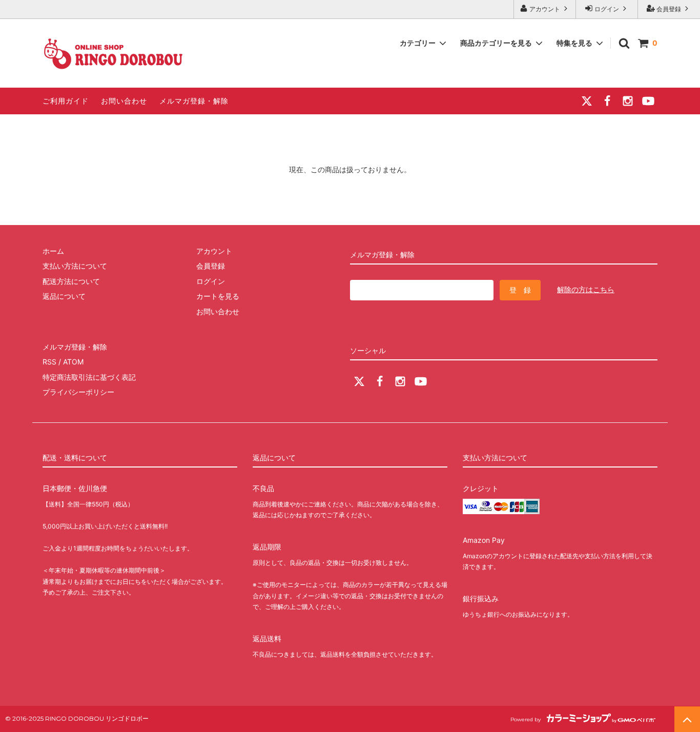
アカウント (545, 9)
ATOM (73, 361)
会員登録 (669, 9)
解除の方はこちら (585, 289)
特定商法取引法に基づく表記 (89, 377)
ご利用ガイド (66, 100)
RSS (49, 361)
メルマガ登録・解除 (194, 100)
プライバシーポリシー (78, 392)
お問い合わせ (124, 100)
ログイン (607, 9)
